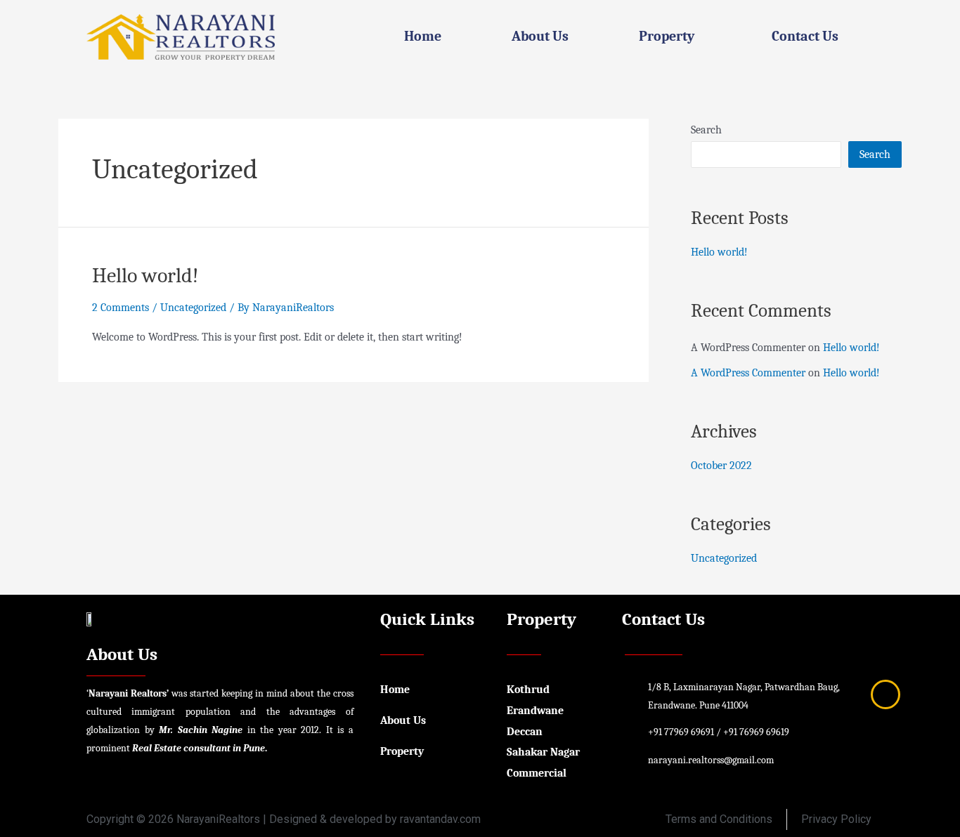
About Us (540, 36)
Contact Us (805, 36)
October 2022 (721, 465)
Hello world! (145, 275)
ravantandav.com (440, 819)
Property (666, 36)
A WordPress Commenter (748, 373)
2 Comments (120, 307)
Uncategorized (193, 307)
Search (706, 130)
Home (422, 36)
